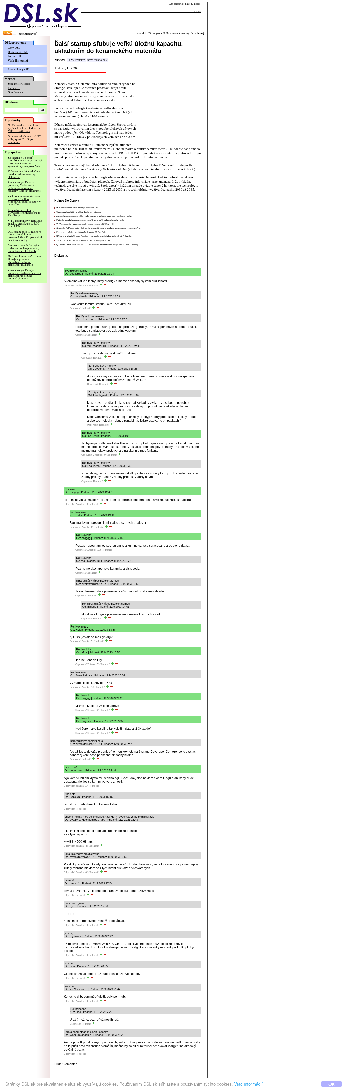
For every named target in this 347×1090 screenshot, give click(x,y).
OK (331, 1084)
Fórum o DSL (16, 56)
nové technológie (97, 59)
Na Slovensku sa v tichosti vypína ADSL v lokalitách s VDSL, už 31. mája (24, 128)
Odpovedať (69, 285)
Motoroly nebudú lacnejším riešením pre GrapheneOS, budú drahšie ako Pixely (24, 248)
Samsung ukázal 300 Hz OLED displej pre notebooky (79, 212)
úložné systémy (76, 59)
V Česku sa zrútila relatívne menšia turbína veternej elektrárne (24, 174)
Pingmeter (14, 88)
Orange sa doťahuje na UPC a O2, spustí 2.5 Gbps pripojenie (24, 139)
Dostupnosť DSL (18, 52)
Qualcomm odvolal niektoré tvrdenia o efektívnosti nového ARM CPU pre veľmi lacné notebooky (25, 236)
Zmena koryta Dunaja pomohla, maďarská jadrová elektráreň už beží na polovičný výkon (24, 274)
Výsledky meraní (18, 60)
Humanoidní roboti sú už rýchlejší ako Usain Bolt (77, 208)
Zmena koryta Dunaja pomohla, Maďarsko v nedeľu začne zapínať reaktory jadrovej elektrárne (24, 186)
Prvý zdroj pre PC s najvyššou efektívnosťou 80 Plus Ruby (24, 212)
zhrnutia (117, 108)
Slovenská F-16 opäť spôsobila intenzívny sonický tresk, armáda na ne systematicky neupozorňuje (25, 162)
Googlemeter (15, 92)
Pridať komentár (65, 1064)
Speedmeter (15, 83)
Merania (26, 84)
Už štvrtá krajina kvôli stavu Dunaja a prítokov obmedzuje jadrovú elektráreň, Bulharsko (24, 260)
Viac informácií (248, 1084)
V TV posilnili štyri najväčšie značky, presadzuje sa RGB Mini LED (25, 223)
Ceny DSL (14, 47)
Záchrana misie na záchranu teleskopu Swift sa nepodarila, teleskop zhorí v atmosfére (24, 200)
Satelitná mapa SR (18, 69)
